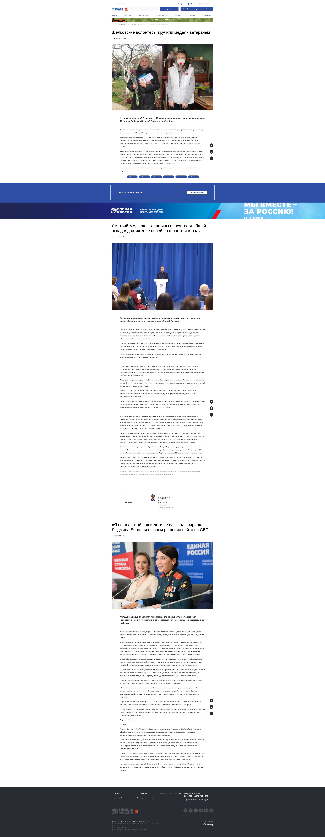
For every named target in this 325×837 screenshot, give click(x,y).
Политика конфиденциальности (121, 827)
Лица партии (127, 15)
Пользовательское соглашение (121, 826)
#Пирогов (144, 177)
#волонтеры (181, 177)
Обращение (169, 9)
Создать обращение (197, 192)
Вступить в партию (207, 15)
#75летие (132, 177)
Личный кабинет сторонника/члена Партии (197, 9)
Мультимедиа (191, 15)
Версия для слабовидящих (205, 3)
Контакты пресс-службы (146, 798)
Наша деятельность (143, 15)
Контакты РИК (118, 798)
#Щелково (156, 177)
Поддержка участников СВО (162, 19)
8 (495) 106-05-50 (196, 795)
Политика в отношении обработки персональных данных (129, 829)
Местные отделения (161, 15)
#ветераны (169, 177)
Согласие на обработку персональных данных (126, 831)
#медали (193, 177)
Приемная (177, 15)
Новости (133, 24)
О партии (114, 15)
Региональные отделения (170, 793)
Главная (114, 24)
